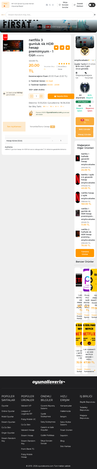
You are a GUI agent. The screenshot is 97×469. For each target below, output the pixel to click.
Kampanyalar (66, 406)
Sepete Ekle (62, 96)
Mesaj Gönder (84, 134)
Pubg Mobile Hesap (26, 455)
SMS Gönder (84, 129)
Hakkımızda (65, 411)
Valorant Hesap (27, 430)
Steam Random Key (9, 439)
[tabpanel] (36, 143)
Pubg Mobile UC (28, 419)
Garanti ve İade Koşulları (47, 428)
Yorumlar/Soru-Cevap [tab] (41, 126)
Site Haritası (65, 446)
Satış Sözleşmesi (48, 422)
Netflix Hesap (28, 27)
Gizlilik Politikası (47, 435)
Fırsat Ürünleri (66, 430)
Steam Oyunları (8, 422)
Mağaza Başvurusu (84, 416)
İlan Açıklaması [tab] (14, 126)
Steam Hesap (27, 435)
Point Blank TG (27, 449)
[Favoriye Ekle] (56, 47)
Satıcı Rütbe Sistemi (65, 423)
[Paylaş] (62, 47)
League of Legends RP (26, 412)
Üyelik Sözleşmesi (46, 415)
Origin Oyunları (8, 433)
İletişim (63, 416)
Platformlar (15, 27)
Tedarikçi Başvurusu (84, 408)
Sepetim (64, 435)
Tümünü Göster (85, 252)
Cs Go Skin (6, 427)
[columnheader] (28, 136)
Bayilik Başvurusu (87, 402)
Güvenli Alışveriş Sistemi (48, 407)
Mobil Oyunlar (8, 416)
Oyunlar (5, 406)
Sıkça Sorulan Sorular (46, 442)
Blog (62, 441)
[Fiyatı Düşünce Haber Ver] (68, 47)
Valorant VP (26, 406)
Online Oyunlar (8, 411)
